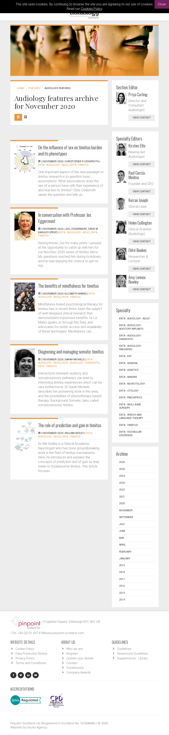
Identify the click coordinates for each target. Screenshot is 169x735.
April (122, 544)
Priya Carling (137, 94)
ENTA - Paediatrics (130, 397)
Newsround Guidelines (132, 653)
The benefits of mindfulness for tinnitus (68, 285)
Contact (71, 663)
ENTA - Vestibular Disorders (130, 433)
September (126, 517)
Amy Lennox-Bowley (137, 279)
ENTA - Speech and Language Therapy (131, 416)
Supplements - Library (132, 658)
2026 (122, 462)
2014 (122, 599)
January (124, 558)
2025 (122, 469)
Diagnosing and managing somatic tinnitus (71, 351)
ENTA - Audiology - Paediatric (130, 347)
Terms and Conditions (30, 663)
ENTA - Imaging (128, 377)
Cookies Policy (91, 9)
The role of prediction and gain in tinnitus (69, 425)
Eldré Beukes (137, 250)
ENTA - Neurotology (132, 383)
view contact (142, 117)
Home (20, 88)
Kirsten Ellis (137, 146)
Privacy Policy (24, 658)
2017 (122, 579)
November (126, 510)
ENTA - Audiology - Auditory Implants (131, 327)
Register (72, 653)
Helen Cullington (140, 223)
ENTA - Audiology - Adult (53, 164)
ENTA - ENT (125, 356)
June (122, 531)
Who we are (74, 649)
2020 (122, 503)
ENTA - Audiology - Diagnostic (81, 362)
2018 (122, 572)
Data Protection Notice (31, 653)
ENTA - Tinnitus (79, 164)
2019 (122, 565)
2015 (122, 592)
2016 (122, 585)
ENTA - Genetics (128, 370)
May (121, 538)
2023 (122, 482)
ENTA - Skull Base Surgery (130, 406)
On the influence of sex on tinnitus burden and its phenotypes (70, 150)
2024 (122, 475)
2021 (122, 496)
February (125, 551)
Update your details (80, 658)
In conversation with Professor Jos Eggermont (64, 217)
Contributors (75, 668)
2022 (122, 489)
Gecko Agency (37, 727)
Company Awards (78, 672)
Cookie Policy (24, 649)
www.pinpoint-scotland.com (64, 633)
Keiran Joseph (138, 200)
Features (34, 88)
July (122, 524)
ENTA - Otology (128, 390)
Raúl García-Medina (137, 175)
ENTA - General (128, 363)
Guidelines (124, 649)
